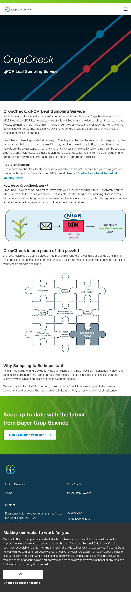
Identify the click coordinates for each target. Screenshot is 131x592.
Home (8, 493)
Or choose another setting (21, 583)
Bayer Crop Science (79, 493)
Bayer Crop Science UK (18, 9)
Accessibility (74, 513)
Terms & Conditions (78, 519)
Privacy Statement (35, 564)
